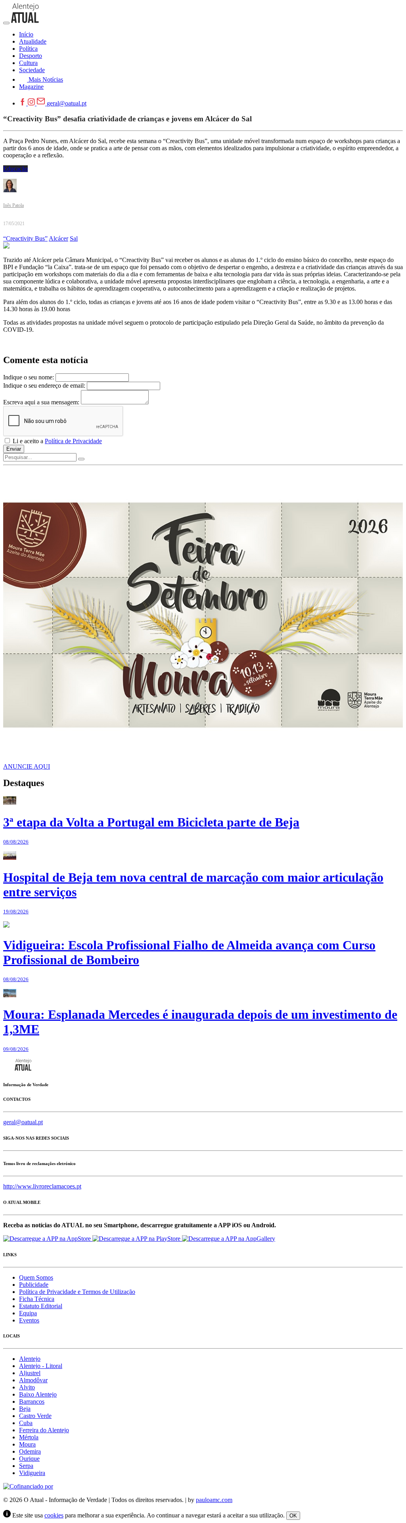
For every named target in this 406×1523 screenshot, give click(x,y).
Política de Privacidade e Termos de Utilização (77, 1291)
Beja (25, 1408)
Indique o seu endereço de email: (44, 385)
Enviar (13, 449)
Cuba (26, 1423)
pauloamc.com (214, 1499)
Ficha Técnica (36, 1298)
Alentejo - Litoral (40, 1365)
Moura (27, 1444)
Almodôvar (33, 1380)
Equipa (28, 1313)
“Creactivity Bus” (25, 238)
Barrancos (31, 1401)
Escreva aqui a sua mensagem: (41, 402)
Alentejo (29, 1358)
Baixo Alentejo (38, 1394)
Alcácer (58, 238)
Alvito (27, 1387)
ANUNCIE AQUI (26, 766)
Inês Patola (13, 205)
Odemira (30, 1451)
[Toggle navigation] (6, 23)
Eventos (29, 1320)
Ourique (29, 1458)
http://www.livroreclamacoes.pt (42, 1186)
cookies (53, 1515)
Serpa (26, 1465)
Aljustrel (29, 1373)
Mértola (28, 1437)
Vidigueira (32, 1472)
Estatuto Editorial (40, 1306)
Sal (74, 238)
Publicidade (33, 1284)
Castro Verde (35, 1415)
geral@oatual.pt (66, 103)
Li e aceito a (56, 441)
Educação (15, 168)
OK (293, 1516)
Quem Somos (36, 1277)
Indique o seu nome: (28, 377)
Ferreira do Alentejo (44, 1430)
